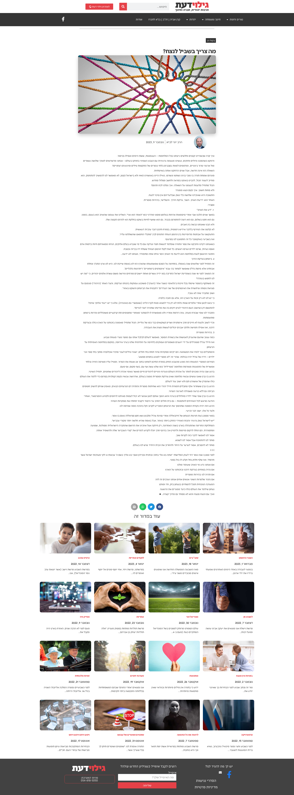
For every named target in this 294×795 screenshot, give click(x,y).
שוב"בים (193, 557)
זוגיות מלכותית (82, 675)
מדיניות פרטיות (206, 787)
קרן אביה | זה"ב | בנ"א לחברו (164, 19)
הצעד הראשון (246, 557)
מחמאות (193, 675)
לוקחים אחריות (136, 557)
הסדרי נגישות (206, 781)
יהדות (192, 19)
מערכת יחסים (137, 675)
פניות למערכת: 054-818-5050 (89, 779)
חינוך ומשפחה (213, 19)
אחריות (140, 616)
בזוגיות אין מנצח (244, 675)
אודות (139, 19)
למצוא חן (248, 616)
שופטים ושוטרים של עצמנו (130, 734)
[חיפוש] (123, 6)
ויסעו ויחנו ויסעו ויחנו (79, 734)
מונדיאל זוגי (192, 616)
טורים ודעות (236, 19)
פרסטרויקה (247, 734)
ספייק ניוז (85, 616)
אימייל (172, 772)
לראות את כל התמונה (187, 734)
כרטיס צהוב (84, 557)
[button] (159, 506)
